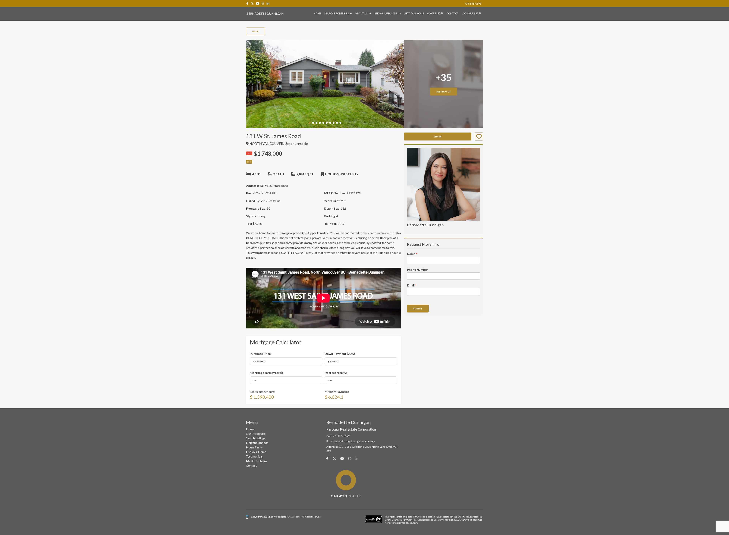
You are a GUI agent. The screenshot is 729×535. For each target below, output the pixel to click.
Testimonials (254, 456)
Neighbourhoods (385, 13)
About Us (361, 13)
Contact (453, 13)
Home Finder (435, 13)
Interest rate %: (336, 372)
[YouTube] (258, 3)
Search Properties (336, 13)
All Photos (443, 91)
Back (255, 31)
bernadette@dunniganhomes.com (355, 441)
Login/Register (471, 13)
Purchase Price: (260, 353)
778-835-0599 (472, 3)
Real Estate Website (290, 516)
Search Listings (255, 438)
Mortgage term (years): (266, 372)
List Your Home (414, 13)
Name (412, 254)
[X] (252, 3)
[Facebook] (247, 3)
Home (317, 13)
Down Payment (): (340, 353)
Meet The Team (256, 461)
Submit (417, 308)
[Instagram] (263, 3)
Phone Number (417, 269)
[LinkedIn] (268, 3)
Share (437, 136)
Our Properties (256, 433)
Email (412, 285)
